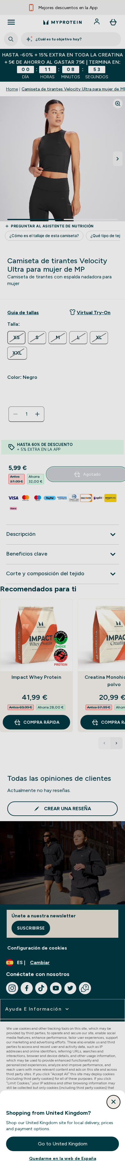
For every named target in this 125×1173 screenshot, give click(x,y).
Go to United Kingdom (62, 1143)
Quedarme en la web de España (62, 1158)
